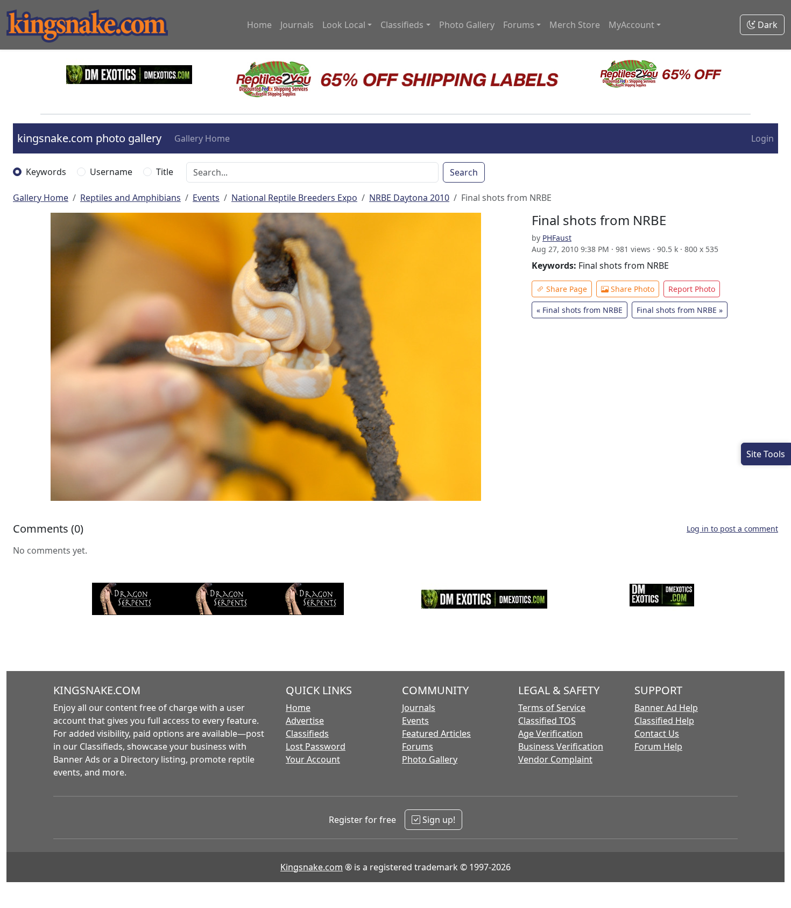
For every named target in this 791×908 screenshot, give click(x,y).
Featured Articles (436, 733)
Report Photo (691, 289)
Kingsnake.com (311, 867)
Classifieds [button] (401, 25)
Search (464, 172)
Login (762, 138)
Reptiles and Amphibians (130, 198)
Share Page (565, 289)
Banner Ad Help (666, 708)
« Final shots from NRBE (579, 310)
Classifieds (307, 733)
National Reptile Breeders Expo (294, 198)
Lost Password (315, 746)
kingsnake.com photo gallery (89, 138)
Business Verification (560, 746)
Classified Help (664, 721)
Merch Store (574, 25)
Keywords (46, 172)
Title (164, 172)
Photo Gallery (467, 25)
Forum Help (658, 746)
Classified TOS (547, 721)
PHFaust (556, 238)
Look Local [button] (343, 25)
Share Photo (631, 289)
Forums (417, 746)
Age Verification (550, 733)
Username (111, 172)
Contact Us (656, 733)
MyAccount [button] (631, 25)
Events (206, 198)
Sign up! (437, 820)
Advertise (305, 721)
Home (259, 25)
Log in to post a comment (732, 528)
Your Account (313, 759)
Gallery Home (202, 138)
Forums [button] (518, 25)
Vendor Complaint (555, 759)
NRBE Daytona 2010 (409, 198)
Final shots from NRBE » (680, 310)
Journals (297, 25)
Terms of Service (551, 708)
